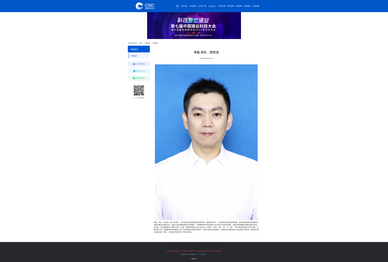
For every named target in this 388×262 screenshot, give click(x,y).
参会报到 (239, 6)
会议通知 (193, 6)
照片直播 (230, 6)
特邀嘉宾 (147, 43)
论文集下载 (202, 6)
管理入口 (194, 259)
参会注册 (222, 6)
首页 (177, 6)
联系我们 (247, 6)
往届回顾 (256, 6)
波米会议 (203, 254)
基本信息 (184, 6)
